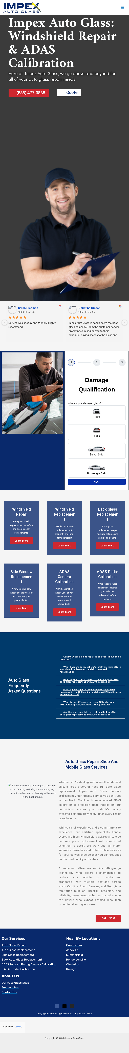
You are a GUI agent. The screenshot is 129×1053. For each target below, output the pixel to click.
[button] (90, 658)
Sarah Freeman (28, 308)
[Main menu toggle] (122, 7)
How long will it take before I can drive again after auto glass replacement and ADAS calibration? (89, 680)
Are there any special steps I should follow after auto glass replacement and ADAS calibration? (88, 713)
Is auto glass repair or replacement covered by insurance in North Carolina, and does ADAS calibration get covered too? (90, 692)
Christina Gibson (89, 308)
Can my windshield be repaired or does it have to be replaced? (90, 658)
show (18, 1027)
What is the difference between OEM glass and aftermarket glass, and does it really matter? (87, 703)
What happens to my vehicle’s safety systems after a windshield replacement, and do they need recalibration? (90, 669)
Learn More (21, 540)
